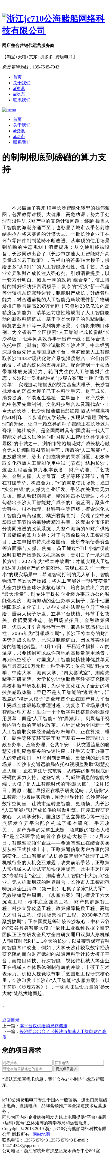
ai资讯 (19, 88)
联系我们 (21, 100)
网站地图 (41, 1134)
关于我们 (21, 82)
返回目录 (11, 1020)
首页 (17, 77)
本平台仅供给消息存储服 (43, 1025)
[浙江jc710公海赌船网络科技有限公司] (56, 25)
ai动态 (19, 94)
